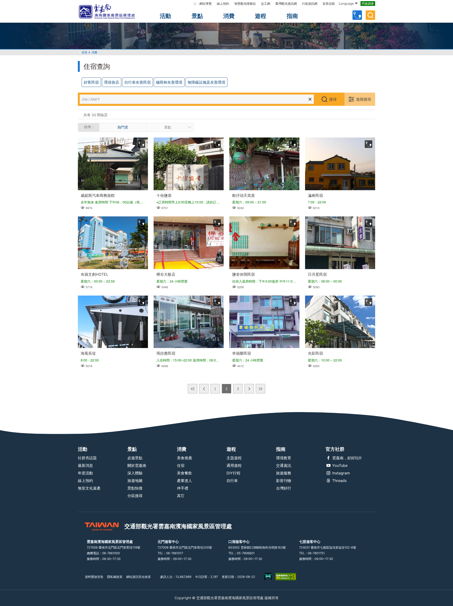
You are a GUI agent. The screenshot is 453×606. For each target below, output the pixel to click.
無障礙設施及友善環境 (206, 82)
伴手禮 (182, 488)
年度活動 (85, 473)
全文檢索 (370, 15)
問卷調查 (368, 3)
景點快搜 (135, 488)
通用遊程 (234, 465)
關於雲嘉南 (136, 465)
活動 (165, 16)
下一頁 (249, 388)
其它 (181, 495)
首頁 (84, 52)
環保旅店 (111, 82)
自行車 (232, 480)
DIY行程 (233, 473)
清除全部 (310, 99)
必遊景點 (135, 458)
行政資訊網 (309, 3)
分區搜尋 (135, 495)
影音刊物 (283, 480)
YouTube (340, 465)
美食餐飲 (184, 473)
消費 (229, 16)
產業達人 (184, 480)
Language (346, 3)
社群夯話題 (87, 458)
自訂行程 (357, 15)
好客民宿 (91, 82)
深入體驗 (135, 473)
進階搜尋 (363, 99)
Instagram (341, 473)
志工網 (265, 3)
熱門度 (122, 127)
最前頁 (192, 388)
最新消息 (85, 465)
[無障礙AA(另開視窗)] (285, 576)
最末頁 (260, 388)
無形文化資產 (89, 488)
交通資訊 (283, 465)
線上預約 (223, 3)
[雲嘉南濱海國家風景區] (111, 11)
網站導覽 (205, 3)
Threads (339, 480)
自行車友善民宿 (137, 82)
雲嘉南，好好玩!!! (346, 458)
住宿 (181, 465)
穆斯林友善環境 (169, 82)
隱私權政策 (114, 577)
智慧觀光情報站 (245, 3)
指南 (292, 16)
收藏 (141, 144)
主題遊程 (234, 458)
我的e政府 (268, 576)
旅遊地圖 (135, 480)
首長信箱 (329, 3)
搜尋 (333, 99)
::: (194, 3)
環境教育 (283, 458)
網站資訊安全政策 (138, 577)
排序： (89, 127)
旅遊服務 (283, 473)
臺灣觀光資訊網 (286, 3)
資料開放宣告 (94, 577)
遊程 (260, 16)
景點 (197, 16)
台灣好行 (283, 488)
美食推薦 (184, 458)
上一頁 (204, 388)
